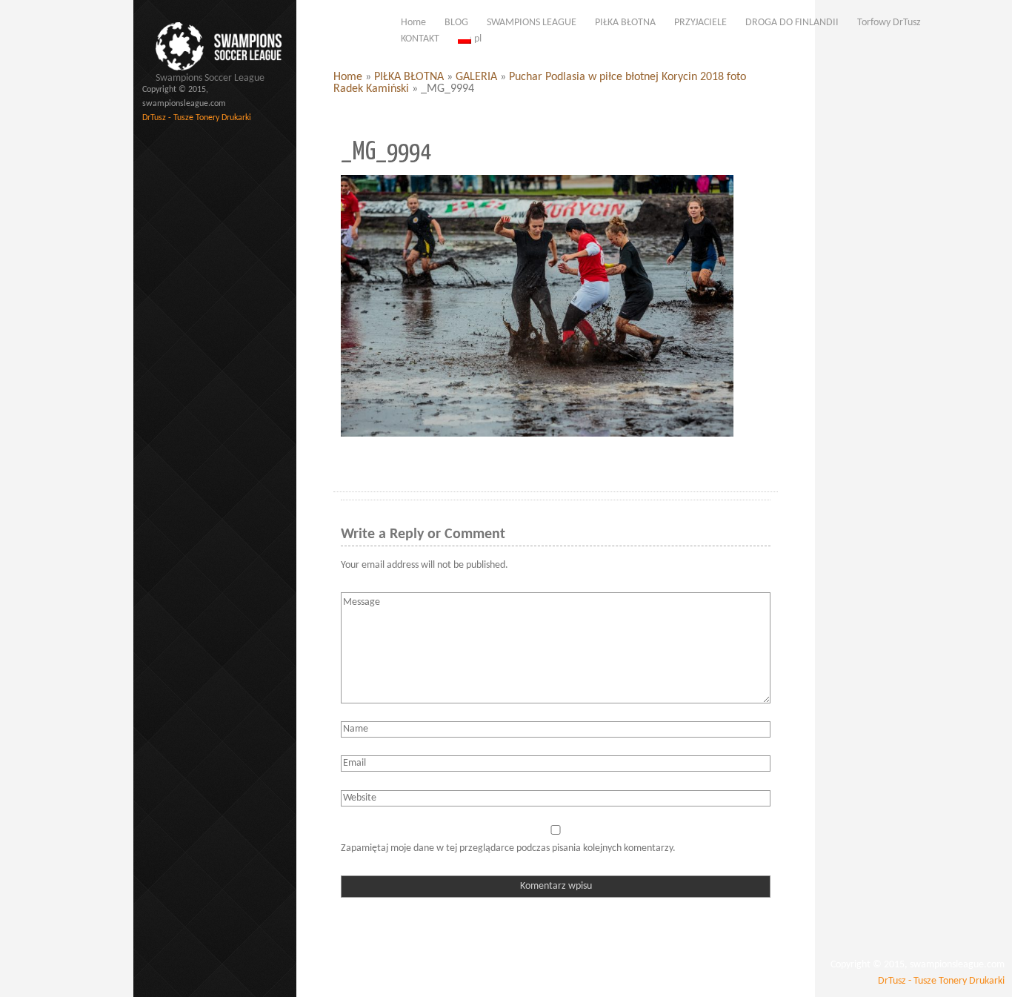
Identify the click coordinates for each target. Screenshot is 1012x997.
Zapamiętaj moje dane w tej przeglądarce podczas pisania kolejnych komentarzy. (508, 848)
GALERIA (476, 77)
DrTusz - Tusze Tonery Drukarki (196, 117)
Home (347, 77)
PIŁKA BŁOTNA (409, 77)
